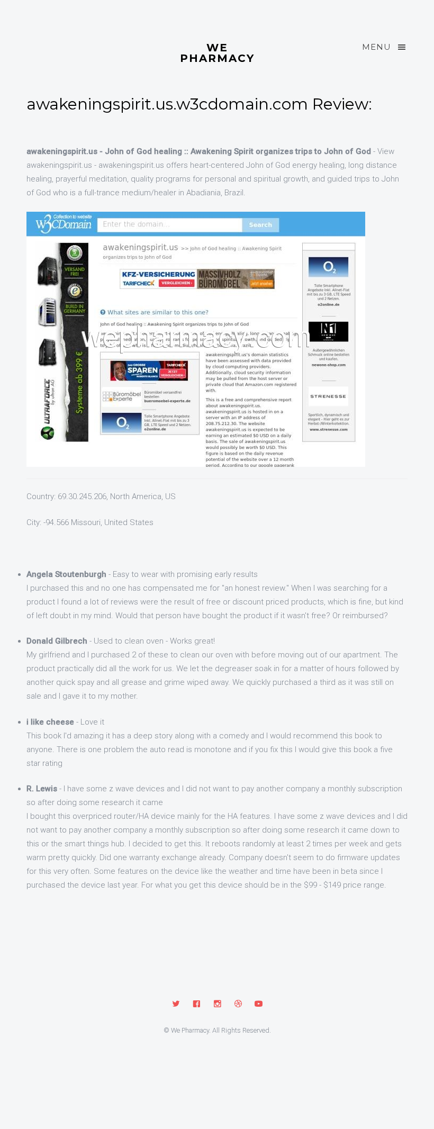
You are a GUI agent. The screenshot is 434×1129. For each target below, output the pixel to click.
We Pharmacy (217, 52)
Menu (376, 47)
